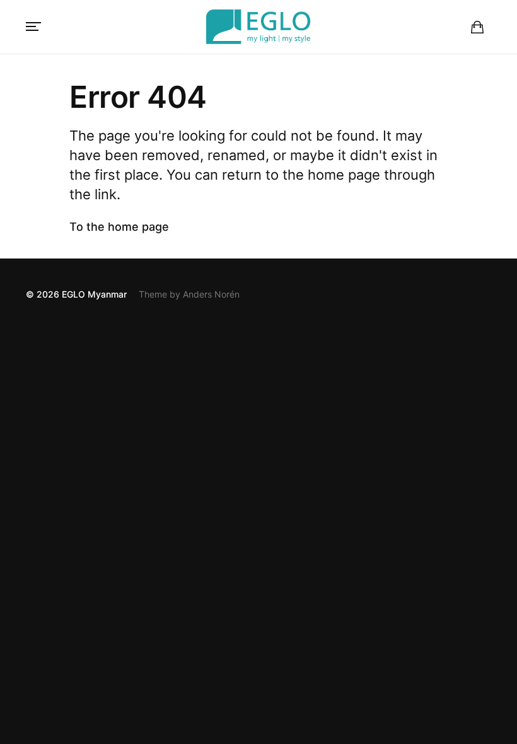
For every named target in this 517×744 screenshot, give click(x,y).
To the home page (119, 226)
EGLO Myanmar (94, 294)
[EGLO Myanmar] (258, 26)
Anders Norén (211, 294)
